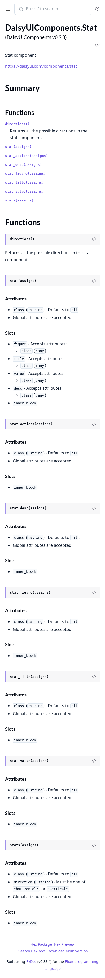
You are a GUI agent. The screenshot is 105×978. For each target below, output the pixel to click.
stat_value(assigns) (24, 191)
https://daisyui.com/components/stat (41, 66)
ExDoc (31, 961)
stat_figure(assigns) (25, 173)
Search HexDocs (32, 951)
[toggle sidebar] (7, 8)
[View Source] (93, 239)
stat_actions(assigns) (26, 156)
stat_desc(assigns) (23, 165)
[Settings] (97, 9)
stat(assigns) (18, 147)
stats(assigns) (19, 200)
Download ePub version (68, 951)
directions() (17, 124)
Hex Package (41, 944)
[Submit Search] (20, 9)
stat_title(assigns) (24, 182)
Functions (19, 112)
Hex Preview (64, 944)
